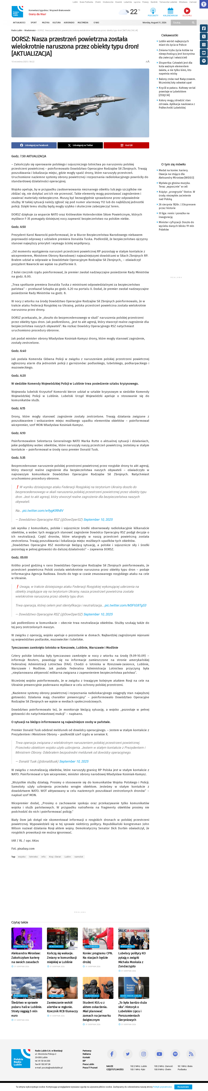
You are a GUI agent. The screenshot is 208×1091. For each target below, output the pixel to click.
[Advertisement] (80, 887)
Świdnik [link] (154, 2)
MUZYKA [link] (45, 22)
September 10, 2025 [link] (97, 519)
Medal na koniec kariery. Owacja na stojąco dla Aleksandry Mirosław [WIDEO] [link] (176, 174)
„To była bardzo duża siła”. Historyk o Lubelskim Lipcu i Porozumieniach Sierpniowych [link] (132, 1011)
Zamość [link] (193, 2)
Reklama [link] (87, 1054)
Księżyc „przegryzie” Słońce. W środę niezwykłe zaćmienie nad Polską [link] (177, 195)
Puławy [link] (145, 2)
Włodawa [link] (183, 2)
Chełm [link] (98, 2)
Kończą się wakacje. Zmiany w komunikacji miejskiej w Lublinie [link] (61, 957)
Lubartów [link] (128, 2)
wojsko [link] (22, 857)
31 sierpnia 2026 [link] (21, 967)
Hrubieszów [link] (108, 2)
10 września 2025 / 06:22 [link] (22, 61)
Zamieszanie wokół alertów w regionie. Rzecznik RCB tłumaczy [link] (62, 1007)
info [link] (43, 857)
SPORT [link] (34, 22)
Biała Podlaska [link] (86, 2)
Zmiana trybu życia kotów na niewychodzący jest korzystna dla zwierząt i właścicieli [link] (177, 54)
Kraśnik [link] (118, 2)
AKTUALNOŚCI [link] (19, 22)
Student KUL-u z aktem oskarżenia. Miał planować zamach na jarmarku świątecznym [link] (97, 1011)
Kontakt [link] (86, 1057)
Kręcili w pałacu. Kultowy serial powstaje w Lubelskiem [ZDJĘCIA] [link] (177, 91)
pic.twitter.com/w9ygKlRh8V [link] (42, 511)
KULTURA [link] (57, 22)
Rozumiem (183, 1087)
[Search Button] (193, 23)
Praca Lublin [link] (88, 1064)
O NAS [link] (96, 22)
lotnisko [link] (33, 857)
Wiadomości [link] (20, 946)
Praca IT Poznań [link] (90, 1067)
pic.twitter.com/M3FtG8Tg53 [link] (125, 605)
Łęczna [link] (137, 2)
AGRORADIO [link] (69, 22)
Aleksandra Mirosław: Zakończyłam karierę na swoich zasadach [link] (25, 957)
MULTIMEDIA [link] (83, 22)
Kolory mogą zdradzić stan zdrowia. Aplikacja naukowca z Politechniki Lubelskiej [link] (177, 104)
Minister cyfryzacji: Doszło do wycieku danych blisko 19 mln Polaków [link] (176, 226)
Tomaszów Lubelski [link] (168, 2)
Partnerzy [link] (87, 1050)
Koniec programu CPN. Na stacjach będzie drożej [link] (98, 957)
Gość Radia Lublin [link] (131, 996)
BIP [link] (84, 1061)
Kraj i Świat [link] (55, 857)
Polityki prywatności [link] (162, 1087)
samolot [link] (79, 857)
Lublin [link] (75, 2)
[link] (204, 4)
